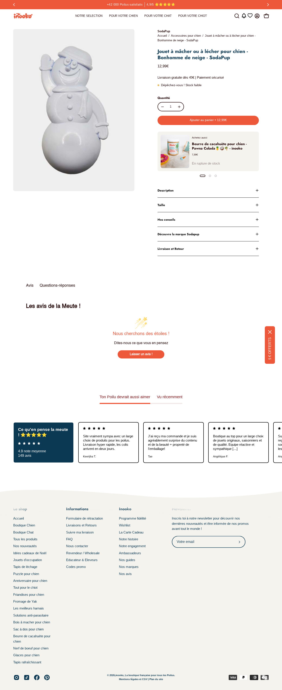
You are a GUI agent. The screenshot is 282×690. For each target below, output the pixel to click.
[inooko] (23, 16)
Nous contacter (77, 546)
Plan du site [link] (156, 679)
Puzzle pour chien (26, 574)
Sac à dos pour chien (28, 629)
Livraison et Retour (171, 248)
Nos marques (129, 567)
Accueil (162, 35)
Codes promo (76, 567)
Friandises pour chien (28, 594)
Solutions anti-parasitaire (30, 615)
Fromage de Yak (25, 601)
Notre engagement (132, 546)
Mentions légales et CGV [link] (133, 679)
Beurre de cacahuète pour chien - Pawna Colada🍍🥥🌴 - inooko (219, 146)
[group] (141, 4)
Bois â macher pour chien (31, 622)
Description (166, 190)
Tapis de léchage (25, 567)
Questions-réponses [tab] (57, 286)
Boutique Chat (23, 532)
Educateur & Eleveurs (82, 560)
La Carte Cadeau (131, 532)
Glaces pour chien (26, 655)
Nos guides (127, 560)
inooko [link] (119, 675)
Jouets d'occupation (27, 560)
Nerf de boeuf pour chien (30, 648)
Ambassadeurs (130, 553)
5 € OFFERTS (270, 348)
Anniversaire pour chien (30, 580)
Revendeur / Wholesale (83, 553)
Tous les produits (25, 539)
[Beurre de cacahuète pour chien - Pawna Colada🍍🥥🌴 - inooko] (175, 151)
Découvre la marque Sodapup (178, 234)
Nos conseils (166, 219)
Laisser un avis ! (141, 354)
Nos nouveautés (25, 546)
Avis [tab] (29, 286)
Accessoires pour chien (186, 35)
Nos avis (125, 574)
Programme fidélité (132, 518)
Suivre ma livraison (80, 532)
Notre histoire (128, 539)
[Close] (270, 332)
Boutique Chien (24, 525)
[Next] (268, 5)
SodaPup (164, 31)
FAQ (69, 539)
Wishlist (124, 525)
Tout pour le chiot (25, 588)
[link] (89, 16)
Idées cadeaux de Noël (29, 553)
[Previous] (14, 5)
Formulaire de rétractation (84, 518)
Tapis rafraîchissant (27, 662)
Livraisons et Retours (81, 525)
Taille (161, 205)
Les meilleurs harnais (28, 608)
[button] (236, 16)
